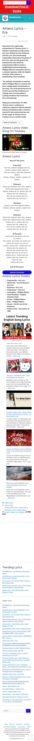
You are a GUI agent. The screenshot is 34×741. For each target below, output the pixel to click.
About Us (11, 724)
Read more (16, 356)
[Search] (28, 3)
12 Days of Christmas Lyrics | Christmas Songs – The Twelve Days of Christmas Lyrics (19, 451)
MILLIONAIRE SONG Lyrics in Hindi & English (16, 628)
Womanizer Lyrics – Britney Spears (15, 510)
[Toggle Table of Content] (19, 122)
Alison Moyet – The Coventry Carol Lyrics (15, 694)
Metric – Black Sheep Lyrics (11, 686)
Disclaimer (27, 724)
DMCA (28, 726)
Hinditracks (15, 17)
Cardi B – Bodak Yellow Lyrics (11, 691)
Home (6, 724)
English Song (9, 503)
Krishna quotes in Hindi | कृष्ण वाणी (12, 651)
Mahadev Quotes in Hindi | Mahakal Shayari (16, 648)
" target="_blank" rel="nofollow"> (15, 512)
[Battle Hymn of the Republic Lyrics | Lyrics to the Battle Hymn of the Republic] (19, 473)
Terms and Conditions (10, 726)
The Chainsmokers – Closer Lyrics (13, 689)
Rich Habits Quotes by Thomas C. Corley (15, 697)
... (3, 518)
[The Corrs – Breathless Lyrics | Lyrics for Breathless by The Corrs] (19, 365)
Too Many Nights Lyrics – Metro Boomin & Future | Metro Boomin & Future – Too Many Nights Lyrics (19, 414)
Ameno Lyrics (9, 505)
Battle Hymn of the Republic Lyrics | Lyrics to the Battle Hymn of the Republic (17, 485)
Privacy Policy (21, 726)
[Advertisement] (17, 542)
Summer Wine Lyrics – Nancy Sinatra (16, 507)
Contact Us (19, 724)
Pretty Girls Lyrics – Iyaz (14, 343)
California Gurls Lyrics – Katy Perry (13, 674)
